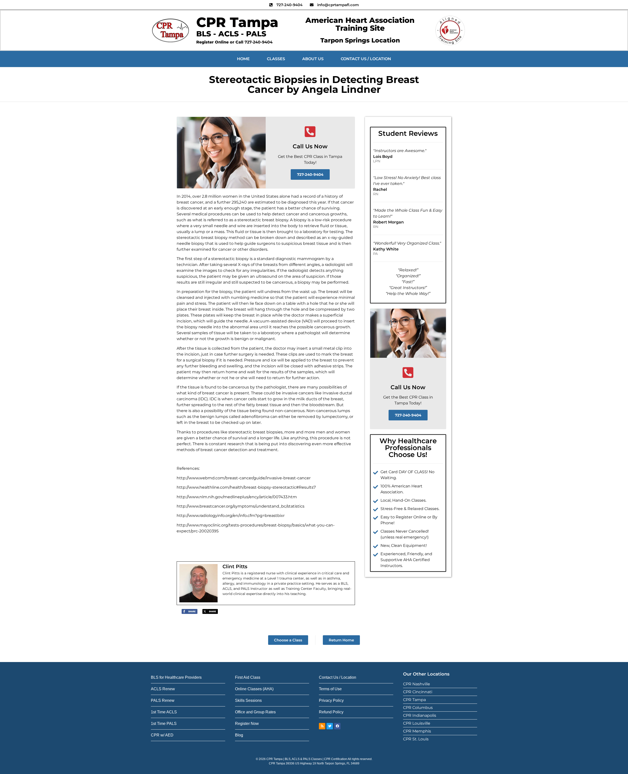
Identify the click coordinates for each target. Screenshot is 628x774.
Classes (276, 58)
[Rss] (322, 726)
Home (243, 58)
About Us (313, 58)
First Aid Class (247, 677)
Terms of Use (330, 689)
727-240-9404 (259, 42)
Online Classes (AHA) (254, 689)
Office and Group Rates (255, 712)
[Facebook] (337, 726)
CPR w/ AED (162, 735)
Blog (239, 735)
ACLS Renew (163, 689)
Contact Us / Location (366, 58)
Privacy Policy (331, 700)
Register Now (247, 723)
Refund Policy (331, 712)
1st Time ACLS (164, 712)
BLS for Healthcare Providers (176, 677)
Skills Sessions (248, 700)
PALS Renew (162, 700)
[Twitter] (330, 726)
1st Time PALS (164, 723)
